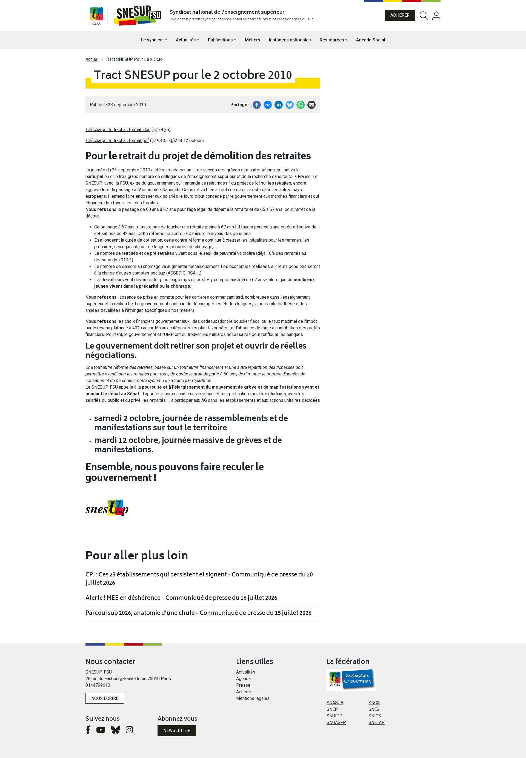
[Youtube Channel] (100, 731)
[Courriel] (311, 104)
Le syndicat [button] (152, 40)
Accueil (92, 59)
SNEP (332, 709)
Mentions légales (253, 698)
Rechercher (424, 15)
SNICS (374, 716)
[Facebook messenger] (268, 104)
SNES (373, 709)
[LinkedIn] (279, 104)
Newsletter (176, 730)
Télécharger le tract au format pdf (117, 140)
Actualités (245, 672)
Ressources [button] (332, 40)
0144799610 (97, 685)
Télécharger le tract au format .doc (117, 129)
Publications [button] (220, 40)
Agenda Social (370, 40)
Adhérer (400, 15)
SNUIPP (334, 716)
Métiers (252, 40)
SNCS (374, 702)
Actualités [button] (186, 40)
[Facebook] (257, 104)
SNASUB (335, 702)
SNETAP (376, 722)
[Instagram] (129, 731)
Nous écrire (104, 698)
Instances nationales (290, 40)
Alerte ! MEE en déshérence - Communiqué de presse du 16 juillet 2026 (181, 599)
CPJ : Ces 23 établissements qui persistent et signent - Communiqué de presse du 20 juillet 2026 (199, 579)
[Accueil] (138, 15)
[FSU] (96, 15)
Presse (243, 685)
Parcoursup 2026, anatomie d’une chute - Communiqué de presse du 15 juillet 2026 (198, 614)
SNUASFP (336, 722)
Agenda (243, 678)
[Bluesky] (115, 731)
